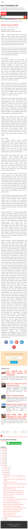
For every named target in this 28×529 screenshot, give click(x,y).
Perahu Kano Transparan (9, 497)
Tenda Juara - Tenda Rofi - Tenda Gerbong (13, 494)
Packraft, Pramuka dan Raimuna (15, 395)
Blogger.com (16, 526)
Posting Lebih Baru (5, 431)
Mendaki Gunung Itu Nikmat (9, 513)
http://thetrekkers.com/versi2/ (10, 482)
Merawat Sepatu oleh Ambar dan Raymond (13, 504)
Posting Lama (23, 431)
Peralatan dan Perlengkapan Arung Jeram (13, 490)
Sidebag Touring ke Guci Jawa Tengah (16, 404)
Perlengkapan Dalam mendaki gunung (12, 509)
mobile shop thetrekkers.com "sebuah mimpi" (14, 487)
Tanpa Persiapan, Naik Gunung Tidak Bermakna (14, 507)
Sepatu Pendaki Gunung (9, 514)
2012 (3, 458)
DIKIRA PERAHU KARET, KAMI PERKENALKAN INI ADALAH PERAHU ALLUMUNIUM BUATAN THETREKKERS (16, 416)
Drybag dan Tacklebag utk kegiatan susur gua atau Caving (16, 384)
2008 (3, 465)
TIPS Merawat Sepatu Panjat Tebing (11, 506)
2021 (3, 453)
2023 (3, 450)
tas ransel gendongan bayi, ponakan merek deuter (15, 499)
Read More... (18, 401)
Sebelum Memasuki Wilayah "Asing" (11, 511)
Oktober (6, 470)
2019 (3, 456)
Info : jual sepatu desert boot (10, 501)
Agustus (5, 474)
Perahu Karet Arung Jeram (9, 488)
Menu (4, 13)
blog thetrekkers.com (9, 5)
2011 (3, 460)
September (6, 472)
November (6, 469)
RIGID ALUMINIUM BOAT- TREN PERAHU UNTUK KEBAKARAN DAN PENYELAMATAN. (16, 373)
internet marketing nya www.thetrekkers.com (13, 492)
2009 (3, 463)
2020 (3, 455)
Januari (5, 519)
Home (2, 21)
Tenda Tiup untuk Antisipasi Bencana (12, 502)
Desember (6, 467)
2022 (3, 451)
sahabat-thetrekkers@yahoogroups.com (12, 516)
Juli (4, 518)
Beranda (15, 431)
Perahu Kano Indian (8, 495)
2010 (3, 462)
